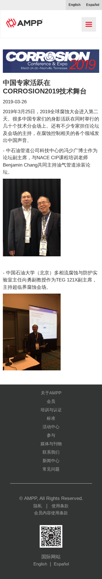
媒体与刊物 (51, 443)
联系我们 (51, 452)
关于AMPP (51, 392)
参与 (51, 435)
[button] (89, 24)
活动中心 (51, 426)
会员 (51, 401)
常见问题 (51, 469)
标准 (51, 418)
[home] (23, 20)
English (40, 563)
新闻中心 (51, 460)
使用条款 (60, 505)
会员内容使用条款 (51, 512)
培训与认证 (51, 409)
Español (61, 563)
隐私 (37, 505)
